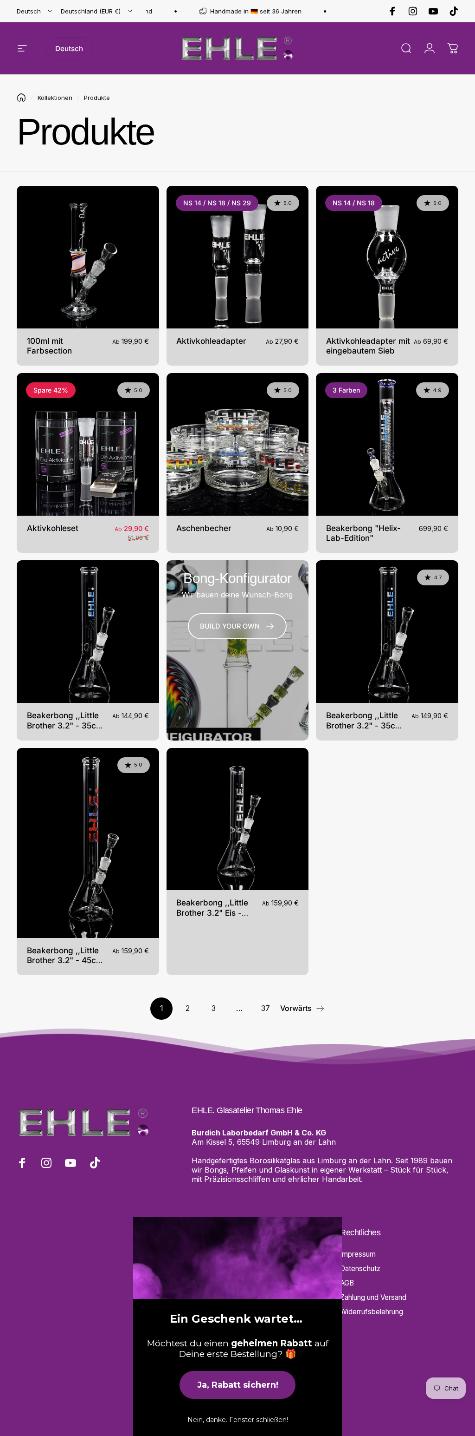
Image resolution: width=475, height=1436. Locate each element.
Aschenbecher (203, 528)
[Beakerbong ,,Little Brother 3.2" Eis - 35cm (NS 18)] (238, 819)
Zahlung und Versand (373, 1297)
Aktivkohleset (52, 528)
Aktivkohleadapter (211, 341)
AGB (347, 1283)
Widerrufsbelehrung (371, 1311)
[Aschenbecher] (238, 444)
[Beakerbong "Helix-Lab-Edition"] (387, 444)
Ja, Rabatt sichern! (237, 1385)
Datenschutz (360, 1268)
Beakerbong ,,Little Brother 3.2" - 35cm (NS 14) (65, 725)
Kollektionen (55, 97)
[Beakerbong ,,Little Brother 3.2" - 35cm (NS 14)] (88, 631)
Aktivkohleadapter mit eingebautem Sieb (368, 346)
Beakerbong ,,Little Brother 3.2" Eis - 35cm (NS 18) (212, 912)
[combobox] (35, 11)
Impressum (358, 1254)
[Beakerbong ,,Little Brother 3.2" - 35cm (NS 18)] (387, 631)
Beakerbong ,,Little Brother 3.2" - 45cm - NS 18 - (65, 960)
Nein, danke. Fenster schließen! (237, 1420)
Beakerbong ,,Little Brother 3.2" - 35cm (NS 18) (364, 725)
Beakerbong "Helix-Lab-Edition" (363, 533)
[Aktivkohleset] (88, 444)
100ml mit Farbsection (49, 346)
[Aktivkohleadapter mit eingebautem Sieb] (387, 257)
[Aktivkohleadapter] (238, 257)
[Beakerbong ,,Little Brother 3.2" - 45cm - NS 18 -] (88, 843)
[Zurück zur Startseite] (21, 97)
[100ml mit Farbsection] (88, 257)
